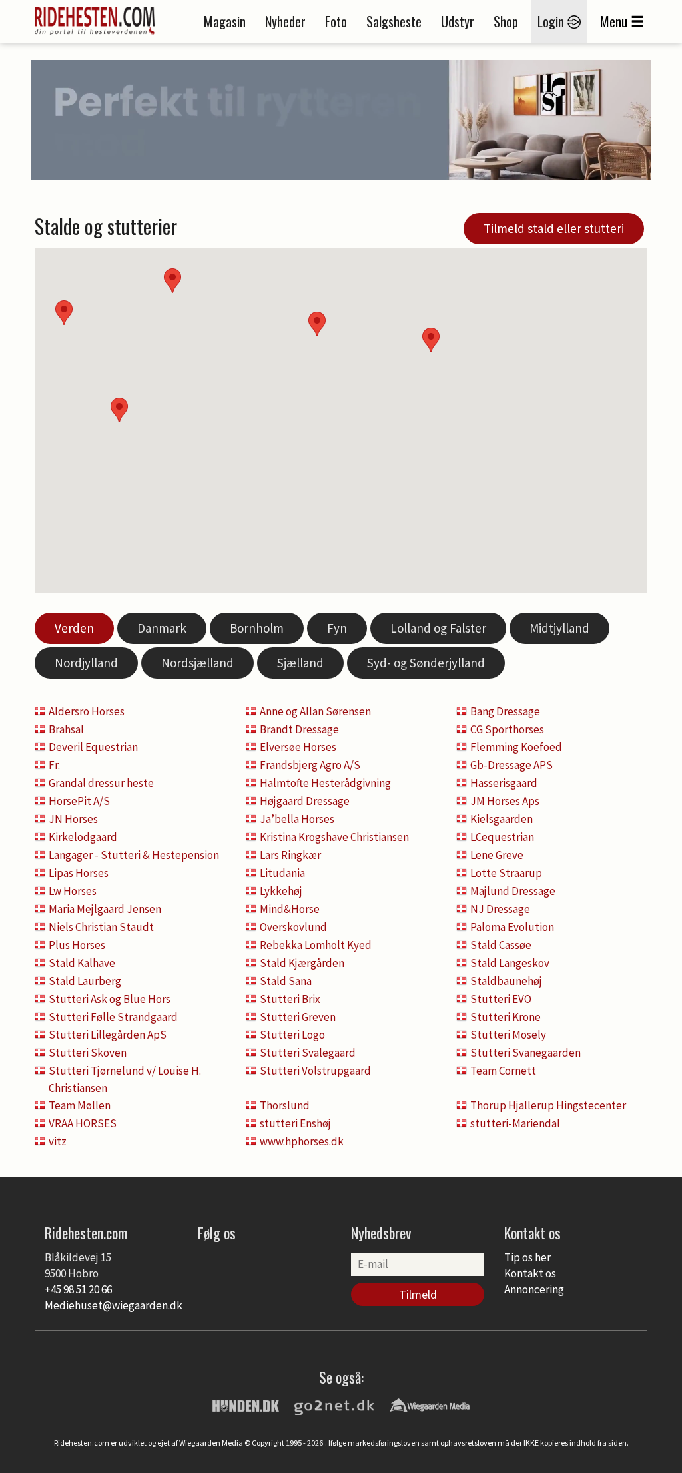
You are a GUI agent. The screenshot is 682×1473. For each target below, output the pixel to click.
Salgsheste (394, 21)
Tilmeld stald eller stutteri (554, 228)
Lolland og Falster (438, 628)
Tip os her (527, 1257)
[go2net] (334, 1404)
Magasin (225, 21)
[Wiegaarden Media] (430, 1404)
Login (552, 21)
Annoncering (534, 1289)
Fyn (337, 628)
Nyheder (285, 21)
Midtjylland (559, 628)
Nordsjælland (197, 663)
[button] (431, 340)
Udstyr (457, 21)
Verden (74, 628)
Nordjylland (86, 663)
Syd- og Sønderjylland (426, 663)
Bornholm (257, 628)
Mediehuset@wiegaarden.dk (113, 1305)
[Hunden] (245, 1404)
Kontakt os (530, 1273)
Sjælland (300, 663)
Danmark (161, 628)
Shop (506, 21)
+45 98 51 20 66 (78, 1289)
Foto (336, 21)
